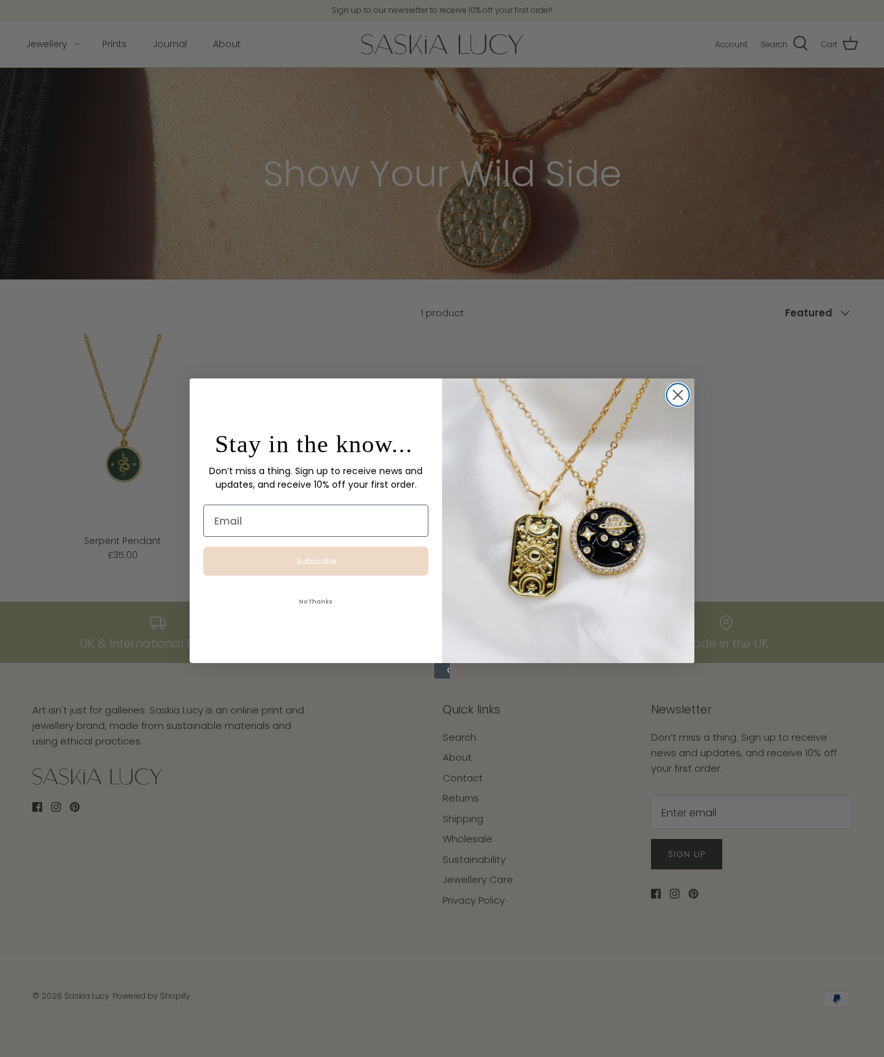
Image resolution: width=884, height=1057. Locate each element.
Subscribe (316, 561)
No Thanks (316, 601)
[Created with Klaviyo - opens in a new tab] (442, 671)
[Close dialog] (678, 395)
